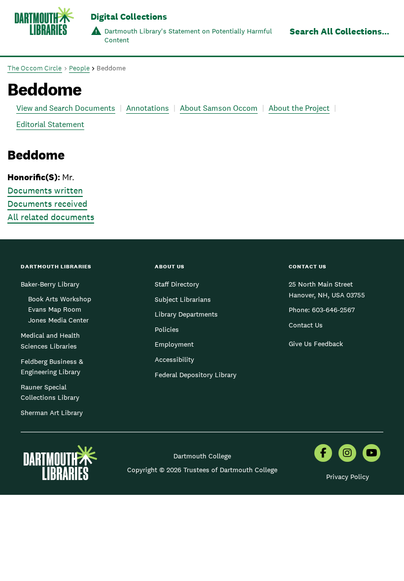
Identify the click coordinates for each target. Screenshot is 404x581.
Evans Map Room (54, 309)
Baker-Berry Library (50, 284)
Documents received (47, 203)
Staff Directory (177, 284)
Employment (174, 344)
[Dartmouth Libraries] (44, 28)
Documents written (45, 190)
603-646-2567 (333, 309)
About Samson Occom (219, 108)
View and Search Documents (65, 108)
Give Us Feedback (316, 343)
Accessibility (174, 359)
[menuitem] (323, 454)
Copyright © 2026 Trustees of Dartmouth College (202, 469)
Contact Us (306, 325)
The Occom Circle (34, 68)
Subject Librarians (183, 299)
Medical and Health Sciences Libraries (50, 341)
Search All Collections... (339, 31)
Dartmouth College (202, 456)
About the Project (299, 108)
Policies (167, 329)
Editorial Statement (50, 124)
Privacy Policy (347, 476)
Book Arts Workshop (59, 298)
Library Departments (186, 314)
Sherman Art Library (52, 412)
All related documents (50, 217)
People (79, 68)
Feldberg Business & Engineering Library (52, 367)
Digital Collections (129, 16)
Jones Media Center (58, 320)
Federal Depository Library (195, 374)
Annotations (147, 108)
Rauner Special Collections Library (50, 392)
